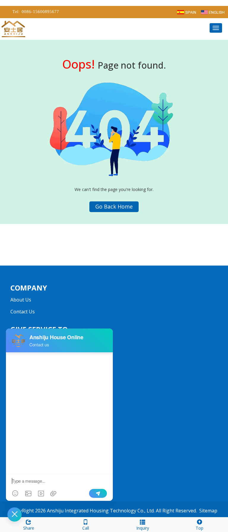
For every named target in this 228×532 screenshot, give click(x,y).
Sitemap (208, 510)
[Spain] (186, 12)
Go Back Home (114, 206)
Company (28, 288)
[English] (212, 12)
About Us (20, 299)
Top (199, 528)
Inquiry (142, 528)
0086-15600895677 (39, 12)
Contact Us (22, 311)
